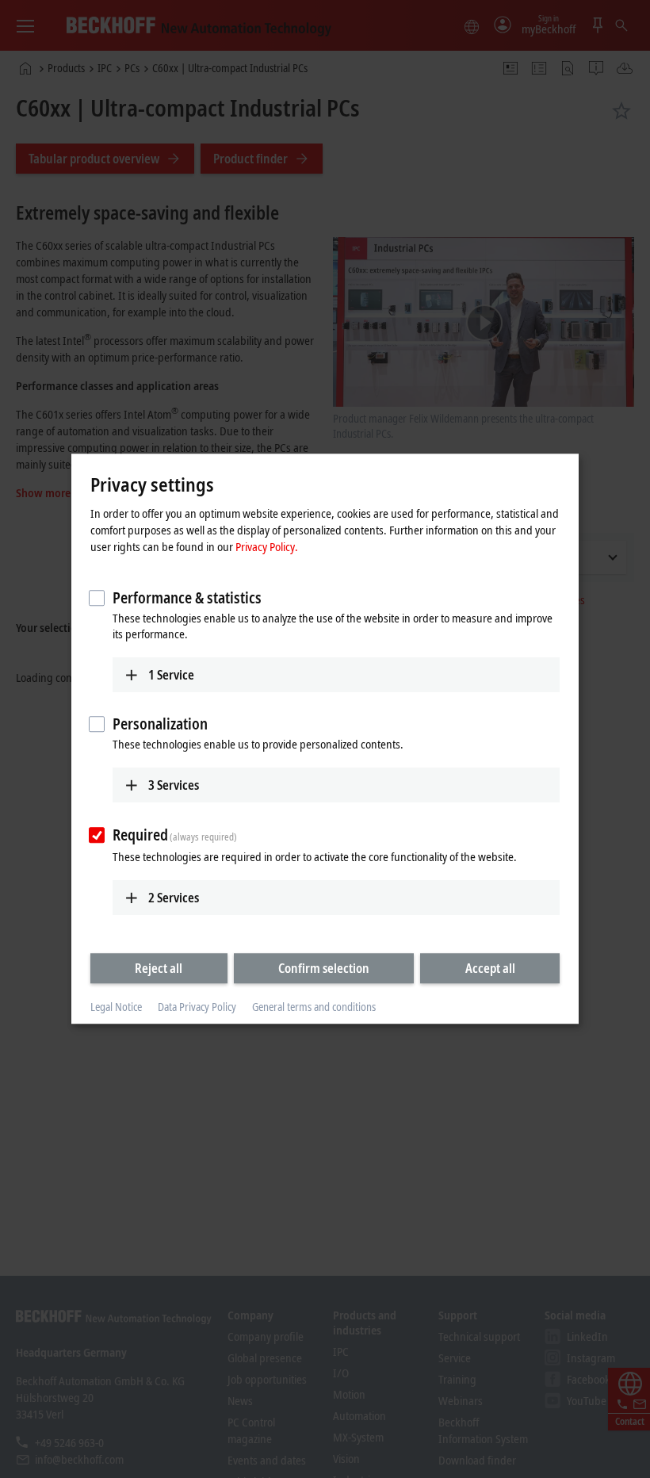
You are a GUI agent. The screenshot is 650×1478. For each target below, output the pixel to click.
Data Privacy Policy (197, 1006)
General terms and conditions (314, 1006)
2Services (173, 897)
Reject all (158, 968)
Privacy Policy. (266, 546)
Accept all (490, 968)
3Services (173, 785)
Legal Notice (116, 1006)
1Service (171, 674)
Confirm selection (323, 968)
